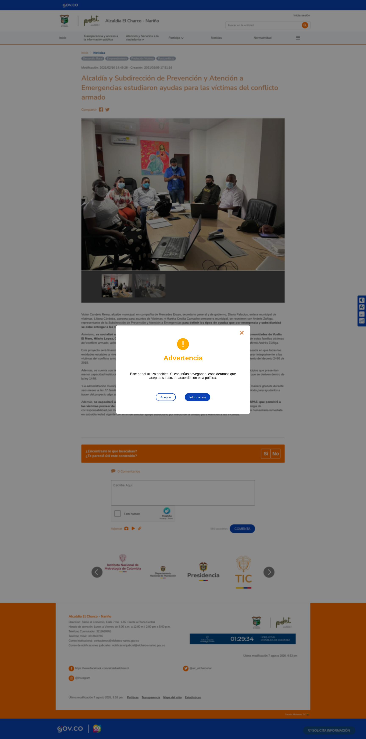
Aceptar (165, 397)
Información (197, 397)
